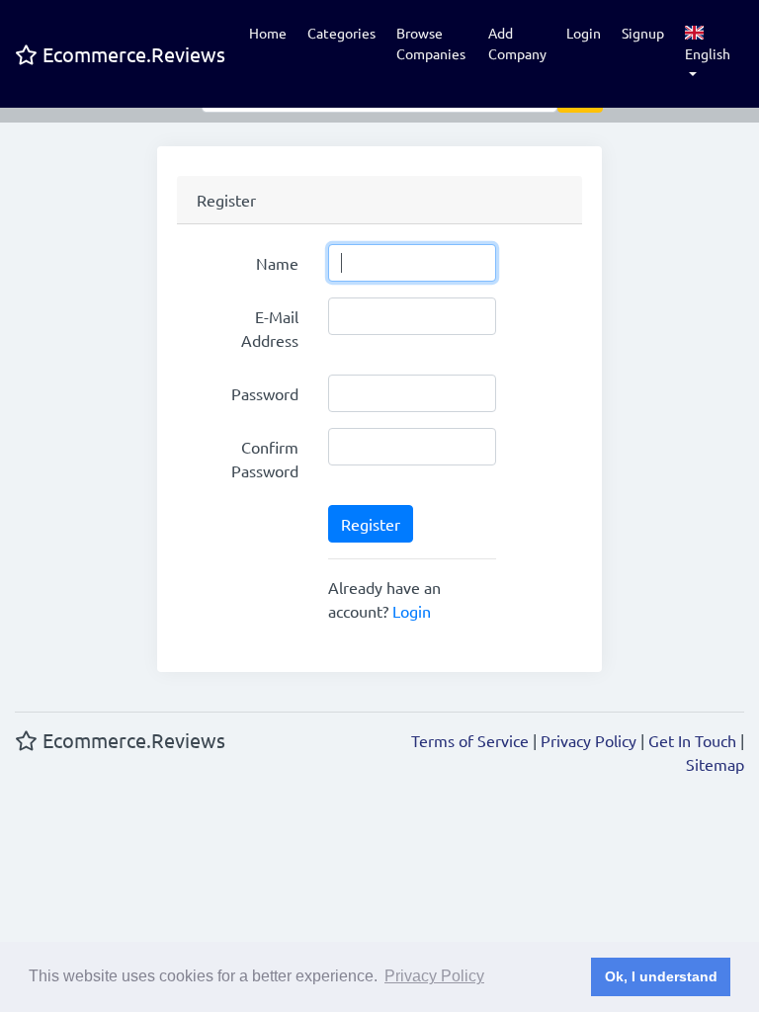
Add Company (517, 43)
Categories (341, 33)
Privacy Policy (588, 740)
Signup (643, 33)
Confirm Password (264, 458)
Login (583, 33)
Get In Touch (692, 740)
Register (370, 524)
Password (264, 393)
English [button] (707, 53)
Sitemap (715, 764)
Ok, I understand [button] (661, 976)
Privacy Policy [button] (434, 976)
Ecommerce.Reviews (131, 54)
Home (268, 33)
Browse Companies (430, 43)
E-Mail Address (269, 328)
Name (277, 263)
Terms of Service (470, 740)
